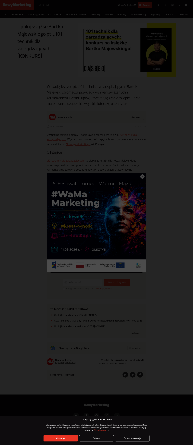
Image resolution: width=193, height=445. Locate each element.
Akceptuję (60, 438)
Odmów (96, 438)
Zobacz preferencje (132, 438)
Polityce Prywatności (101, 430)
